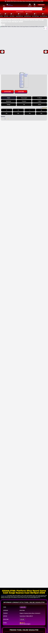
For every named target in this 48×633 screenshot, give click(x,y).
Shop (4, 5)
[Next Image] (46, 52)
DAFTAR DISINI (7, 91)
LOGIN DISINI (21, 91)
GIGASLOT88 (4, 595)
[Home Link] (10, 5)
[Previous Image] (2, 52)
